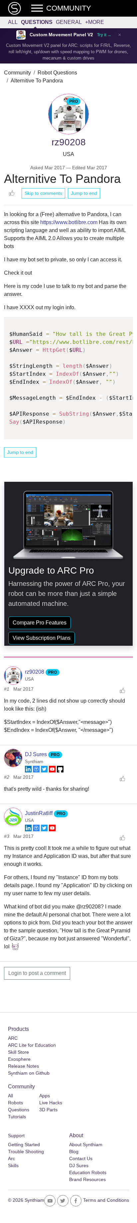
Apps (44, 1095)
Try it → (104, 35)
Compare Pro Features (40, 622)
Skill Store (18, 1052)
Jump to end (84, 193)
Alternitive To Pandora (37, 80)
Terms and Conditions (106, 1200)
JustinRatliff (39, 813)
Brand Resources (87, 1179)
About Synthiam (85, 1144)
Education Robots (87, 1172)
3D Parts (48, 1109)
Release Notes (23, 1066)
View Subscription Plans (41, 638)
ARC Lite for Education (32, 1045)
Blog (73, 1151)
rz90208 (35, 672)
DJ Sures (36, 754)
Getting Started (24, 1144)
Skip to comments (43, 193)
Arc (11, 1158)
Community (17, 72)
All (13, 22)
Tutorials (17, 1116)
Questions (37, 22)
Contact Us (80, 1158)
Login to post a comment (37, 973)
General (69, 22)
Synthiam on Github (29, 1073)
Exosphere (19, 1059)
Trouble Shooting (26, 1151)
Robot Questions (57, 72)
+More (94, 22)
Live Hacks (50, 1102)
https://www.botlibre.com (68, 222)
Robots (15, 1102)
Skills (13, 1165)
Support (16, 1135)
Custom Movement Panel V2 (61, 34)
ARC (13, 1038)
